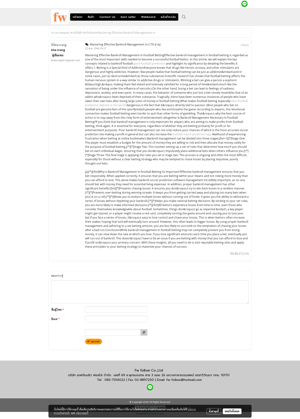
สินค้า (91, 17)
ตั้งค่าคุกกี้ (214, 411)
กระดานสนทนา (60, 33)
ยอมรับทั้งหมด (232, 411)
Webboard (148, 17)
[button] (184, 17)
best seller (128, 17)
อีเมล (55, 319)
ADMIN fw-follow (84, 33)
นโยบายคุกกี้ (82, 412)
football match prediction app (191, 134)
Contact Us (107, 17)
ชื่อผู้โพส (57, 309)
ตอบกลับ (95, 341)
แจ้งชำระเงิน (168, 17)
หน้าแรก (77, 17)
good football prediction (149, 63)
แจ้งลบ (245, 45)
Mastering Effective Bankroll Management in (126, 33)
